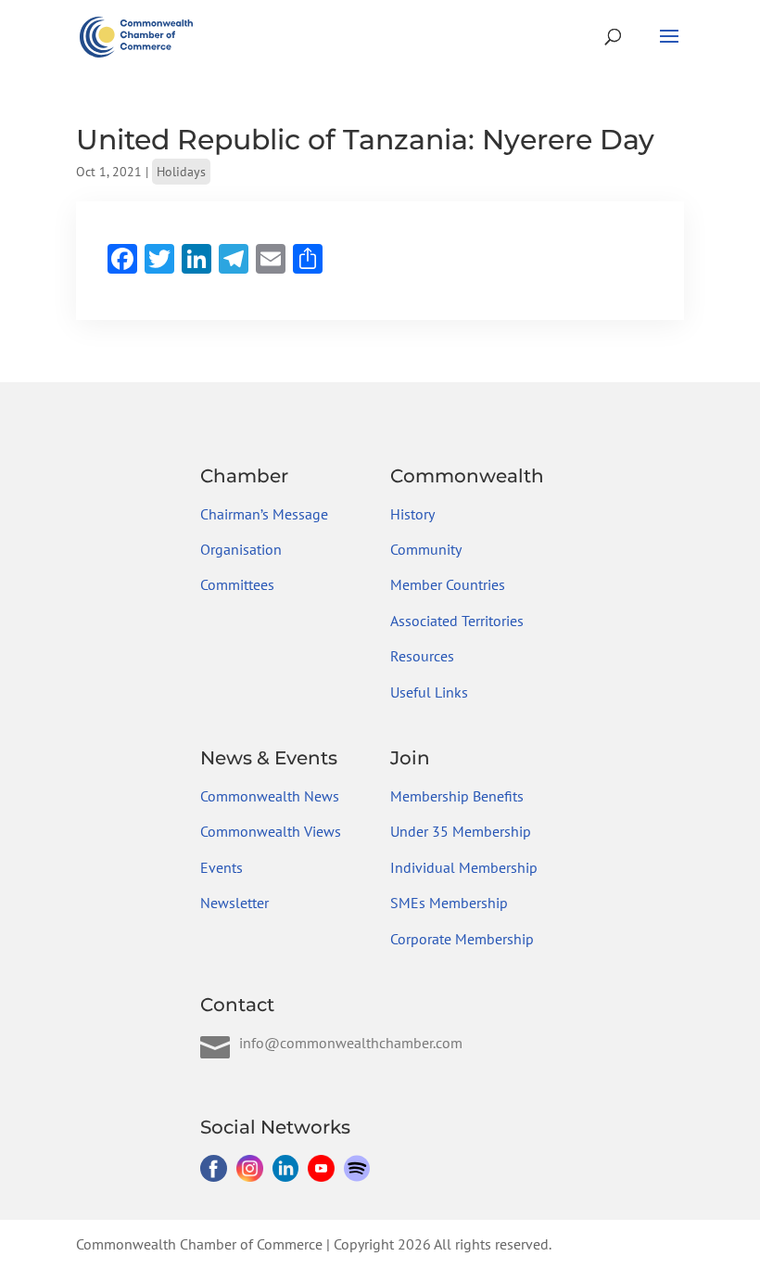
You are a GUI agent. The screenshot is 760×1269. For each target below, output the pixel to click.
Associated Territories (457, 620)
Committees (237, 584)
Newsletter (234, 902)
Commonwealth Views (270, 831)
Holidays (181, 171)
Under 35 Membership (460, 831)
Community (426, 549)
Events (221, 867)
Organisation (241, 549)
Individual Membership (464, 867)
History (412, 514)
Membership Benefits (457, 796)
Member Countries (447, 584)
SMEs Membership (449, 902)
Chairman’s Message (264, 514)
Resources (422, 656)
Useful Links (429, 692)
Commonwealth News (269, 796)
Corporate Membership (462, 938)
